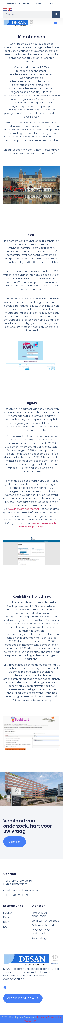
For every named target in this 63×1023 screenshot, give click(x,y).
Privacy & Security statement (42, 1019)
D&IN (26, 3)
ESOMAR (11, 3)
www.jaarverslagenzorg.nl (23, 509)
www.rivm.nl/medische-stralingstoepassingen (38, 524)
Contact (14, 841)
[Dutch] (5, 8)
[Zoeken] (56, 14)
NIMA (39, 3)
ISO (51, 3)
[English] (10, 8)
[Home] (4, 987)
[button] (55, 23)
